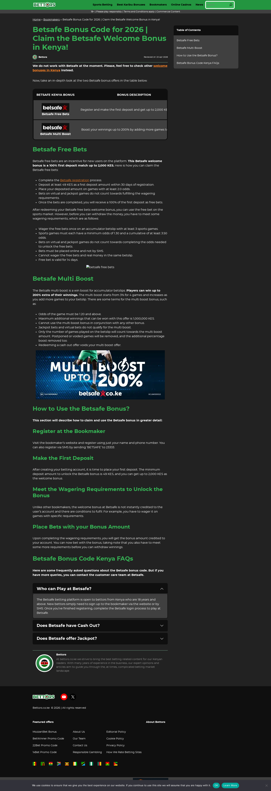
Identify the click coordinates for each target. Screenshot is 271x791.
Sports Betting (102, 4)
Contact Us (80, 745)
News (199, 4)
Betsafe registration (74, 180)
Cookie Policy (115, 738)
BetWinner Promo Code (48, 738)
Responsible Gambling (87, 752)
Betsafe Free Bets (188, 40)
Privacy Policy (115, 745)
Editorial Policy (116, 732)
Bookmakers (158, 4)
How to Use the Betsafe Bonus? (197, 55)
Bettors (61, 654)
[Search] (231, 5)
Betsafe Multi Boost (189, 48)
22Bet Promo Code (45, 745)
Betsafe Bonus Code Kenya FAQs (198, 63)
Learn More (230, 785)
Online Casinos (181, 4)
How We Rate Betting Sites (124, 752)
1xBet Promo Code (45, 752)
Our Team (79, 738)
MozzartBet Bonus (45, 732)
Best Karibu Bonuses (131, 4)
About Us (79, 732)
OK (216, 785)
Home (37, 19)
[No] (266, 785)
